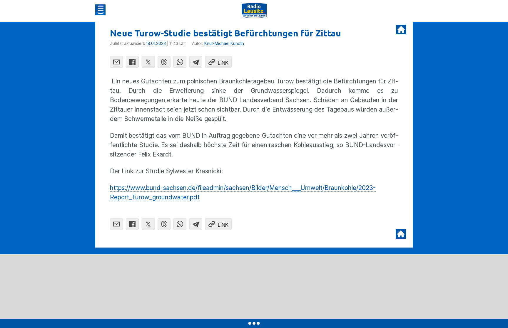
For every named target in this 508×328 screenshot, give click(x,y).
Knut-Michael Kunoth (224, 43)
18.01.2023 (156, 43)
